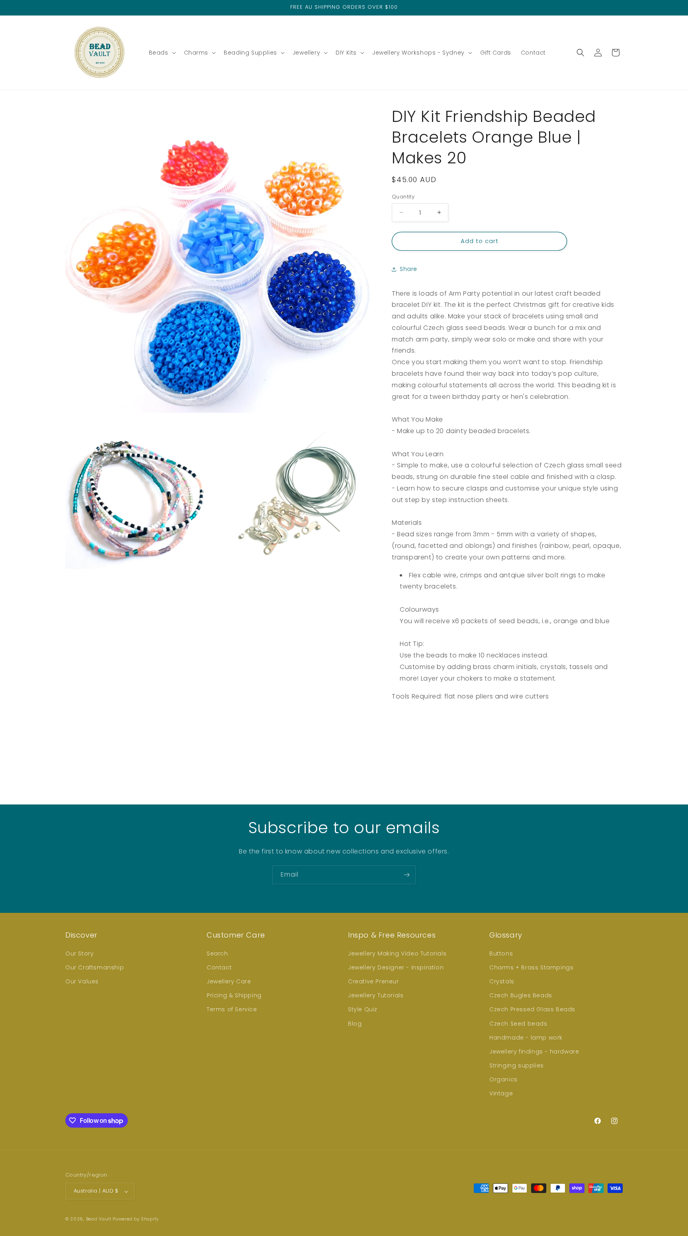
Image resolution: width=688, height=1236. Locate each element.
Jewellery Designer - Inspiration (396, 967)
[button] (161, 52)
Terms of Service (232, 1009)
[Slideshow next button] (619, 738)
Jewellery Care (229, 981)
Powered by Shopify (136, 1219)
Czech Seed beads (518, 1023)
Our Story (79, 953)
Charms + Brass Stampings (531, 967)
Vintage (501, 1093)
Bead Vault (98, 1219)
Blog (355, 1023)
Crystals (501, 981)
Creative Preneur (373, 981)
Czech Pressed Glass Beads (532, 1009)
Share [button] (408, 269)
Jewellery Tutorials (375, 995)
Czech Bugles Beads (520, 995)
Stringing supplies (516, 1065)
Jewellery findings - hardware (534, 1051)
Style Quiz (362, 1009)
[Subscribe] (406, 874)
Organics (503, 1079)
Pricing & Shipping (234, 995)
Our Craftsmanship (94, 967)
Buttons (501, 953)
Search (217, 953)
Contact (219, 967)
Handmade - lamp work (526, 1037)
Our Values (82, 981)
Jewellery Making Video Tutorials (397, 953)
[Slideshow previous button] (395, 738)
